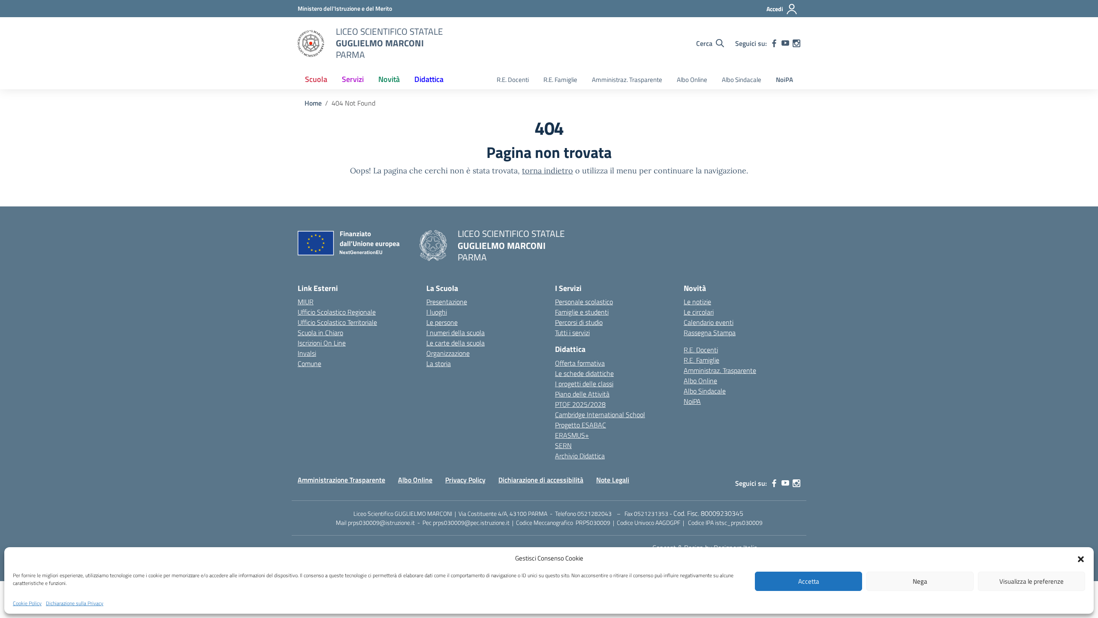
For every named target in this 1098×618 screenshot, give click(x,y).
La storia (438, 363)
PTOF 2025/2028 (580, 404)
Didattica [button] (428, 79)
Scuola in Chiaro (320, 332)
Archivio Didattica (580, 456)
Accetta (808, 581)
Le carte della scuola (455, 343)
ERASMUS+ (572, 435)
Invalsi (307, 353)
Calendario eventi (708, 322)
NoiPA (784, 80)
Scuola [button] (316, 79)
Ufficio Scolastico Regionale (337, 312)
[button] (1081, 558)
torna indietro (547, 171)
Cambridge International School (600, 414)
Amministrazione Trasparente (341, 480)
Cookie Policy (27, 603)
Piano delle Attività (582, 394)
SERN (563, 445)
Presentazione (446, 302)
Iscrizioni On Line (322, 343)
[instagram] (796, 43)
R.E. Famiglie (560, 80)
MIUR (306, 302)
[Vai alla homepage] (311, 43)
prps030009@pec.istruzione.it (471, 522)
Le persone (442, 322)
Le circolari (699, 312)
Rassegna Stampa (710, 332)
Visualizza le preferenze (1031, 581)
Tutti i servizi (572, 332)
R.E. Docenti (513, 80)
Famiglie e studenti (582, 312)
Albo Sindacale (741, 80)
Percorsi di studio (579, 322)
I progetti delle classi (584, 384)
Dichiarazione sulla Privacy (74, 603)
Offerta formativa (580, 363)
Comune (309, 363)
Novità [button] (389, 79)
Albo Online (692, 80)
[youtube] (785, 43)
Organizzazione (448, 353)
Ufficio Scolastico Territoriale (337, 322)
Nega (920, 581)
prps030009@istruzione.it (381, 522)
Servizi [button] (353, 79)
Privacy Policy (465, 480)
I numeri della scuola (455, 332)
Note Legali (612, 480)
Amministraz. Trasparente (627, 80)
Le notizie (697, 302)
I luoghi (436, 312)
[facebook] (774, 43)
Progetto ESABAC (580, 425)
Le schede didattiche (584, 373)
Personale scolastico (584, 302)
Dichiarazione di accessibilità (540, 480)
